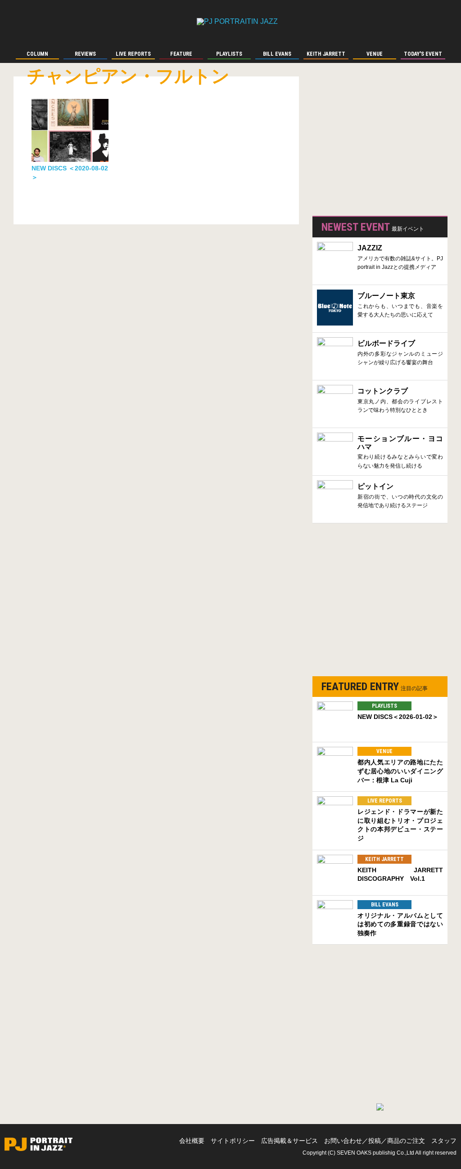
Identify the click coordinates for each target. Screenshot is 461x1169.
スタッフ (443, 1141)
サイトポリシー (233, 1141)
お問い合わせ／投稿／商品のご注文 (374, 1141)
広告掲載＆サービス (289, 1141)
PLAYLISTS (384, 706)
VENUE (384, 751)
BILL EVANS (384, 904)
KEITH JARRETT (384, 859)
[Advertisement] (379, 143)
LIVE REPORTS (384, 801)
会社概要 (191, 1141)
